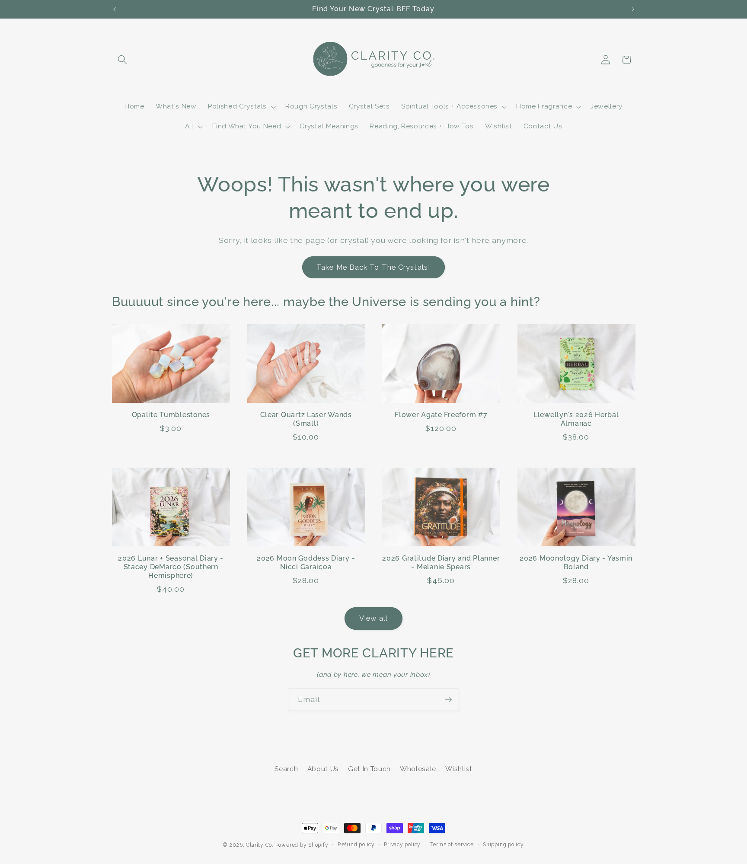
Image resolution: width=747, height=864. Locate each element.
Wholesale (418, 769)
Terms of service (451, 845)
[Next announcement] (632, 9)
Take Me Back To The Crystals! (373, 267)
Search (286, 769)
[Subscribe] (448, 700)
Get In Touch (369, 769)
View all (373, 618)
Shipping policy (503, 845)
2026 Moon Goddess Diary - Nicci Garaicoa (306, 562)
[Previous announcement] (114, 9)
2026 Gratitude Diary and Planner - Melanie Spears (441, 562)
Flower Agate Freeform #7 (441, 415)
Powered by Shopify (302, 845)
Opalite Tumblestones (171, 415)
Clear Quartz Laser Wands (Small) (306, 419)
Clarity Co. (259, 845)
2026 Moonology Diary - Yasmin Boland (576, 562)
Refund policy (356, 845)
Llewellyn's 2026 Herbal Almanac (576, 419)
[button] (122, 59)
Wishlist (458, 769)
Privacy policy (402, 845)
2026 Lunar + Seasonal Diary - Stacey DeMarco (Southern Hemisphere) (170, 567)
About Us (323, 769)
